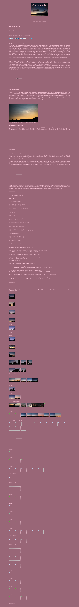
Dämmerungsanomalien (51, 129)
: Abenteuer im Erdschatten (15, 205)
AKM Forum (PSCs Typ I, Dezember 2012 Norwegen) (17, 236)
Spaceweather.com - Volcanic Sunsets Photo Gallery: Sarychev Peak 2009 (20, 223)
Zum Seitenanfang (12, 149)
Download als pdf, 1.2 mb (47, 278)
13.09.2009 (10, 519)
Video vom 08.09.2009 (12, 544)
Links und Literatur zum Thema (14, 32)
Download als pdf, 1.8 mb (32, 53)
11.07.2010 (10, 343)
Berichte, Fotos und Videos (13, 33)
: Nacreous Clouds (14, 241)
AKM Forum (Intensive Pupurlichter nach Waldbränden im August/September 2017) (21, 230)
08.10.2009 (10, 494)
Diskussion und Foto (17, 93)
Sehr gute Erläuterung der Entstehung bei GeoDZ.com (17, 204)
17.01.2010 (10, 393)
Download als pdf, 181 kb (53, 274)
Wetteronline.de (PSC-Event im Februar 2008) (16, 218)
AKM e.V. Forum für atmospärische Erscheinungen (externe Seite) (19, 35)
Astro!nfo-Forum (49, 289)
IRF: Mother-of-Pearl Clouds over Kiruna (15, 240)
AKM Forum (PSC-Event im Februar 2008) (15, 216)
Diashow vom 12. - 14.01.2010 (13, 408)
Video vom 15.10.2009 (12, 473)
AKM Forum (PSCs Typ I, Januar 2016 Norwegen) (16, 237)
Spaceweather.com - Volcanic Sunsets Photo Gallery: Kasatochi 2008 (19, 222)
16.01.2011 (10, 332)
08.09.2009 (10, 537)
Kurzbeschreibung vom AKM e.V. (14, 200)
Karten (63, 187)
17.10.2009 (10, 457)
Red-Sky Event (52, 96)
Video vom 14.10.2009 (12, 482)
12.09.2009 (10, 528)
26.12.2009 (10, 411)
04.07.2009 (10, 562)
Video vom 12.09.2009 (12, 535)
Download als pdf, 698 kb (57, 275)
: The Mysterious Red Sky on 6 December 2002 (18, 243)
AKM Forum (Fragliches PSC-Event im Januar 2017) (16, 229)
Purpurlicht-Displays (41, 129)
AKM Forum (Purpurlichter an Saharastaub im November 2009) (18, 225)
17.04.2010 (10, 376)
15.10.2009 (10, 466)
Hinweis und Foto (64, 92)
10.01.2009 (10, 578)
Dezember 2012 (11, 92)
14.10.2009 (10, 475)
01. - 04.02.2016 (31, 97)
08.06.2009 (10, 570)
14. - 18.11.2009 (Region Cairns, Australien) (16, 420)
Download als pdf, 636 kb (47, 277)
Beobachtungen (43, 127)
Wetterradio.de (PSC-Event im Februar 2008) (15, 219)
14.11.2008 (10, 594)
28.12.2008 (10, 586)
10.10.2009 (10, 485)
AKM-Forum (55, 188)
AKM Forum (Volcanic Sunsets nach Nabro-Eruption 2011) (17, 226)
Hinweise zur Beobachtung (13, 30)
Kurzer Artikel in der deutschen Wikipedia (15, 201)
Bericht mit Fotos (62, 66)
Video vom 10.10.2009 (12, 491)
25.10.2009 (10, 449)
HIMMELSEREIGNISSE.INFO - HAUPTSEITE (39, 21)
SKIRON (52, 186)
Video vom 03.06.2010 (12, 373)
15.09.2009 (10, 511)
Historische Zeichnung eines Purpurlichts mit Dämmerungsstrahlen (18, 208)
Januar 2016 (68, 91)
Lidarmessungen (60, 129)
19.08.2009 (10, 547)
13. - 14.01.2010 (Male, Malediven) (14, 401)
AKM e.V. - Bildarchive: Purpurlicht (14, 212)
